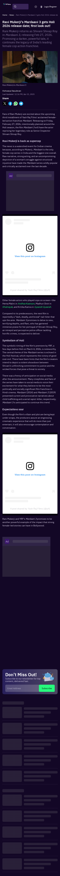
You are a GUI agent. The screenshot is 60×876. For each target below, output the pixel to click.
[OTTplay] (7, 6)
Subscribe (47, 688)
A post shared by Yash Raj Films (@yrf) (30, 290)
